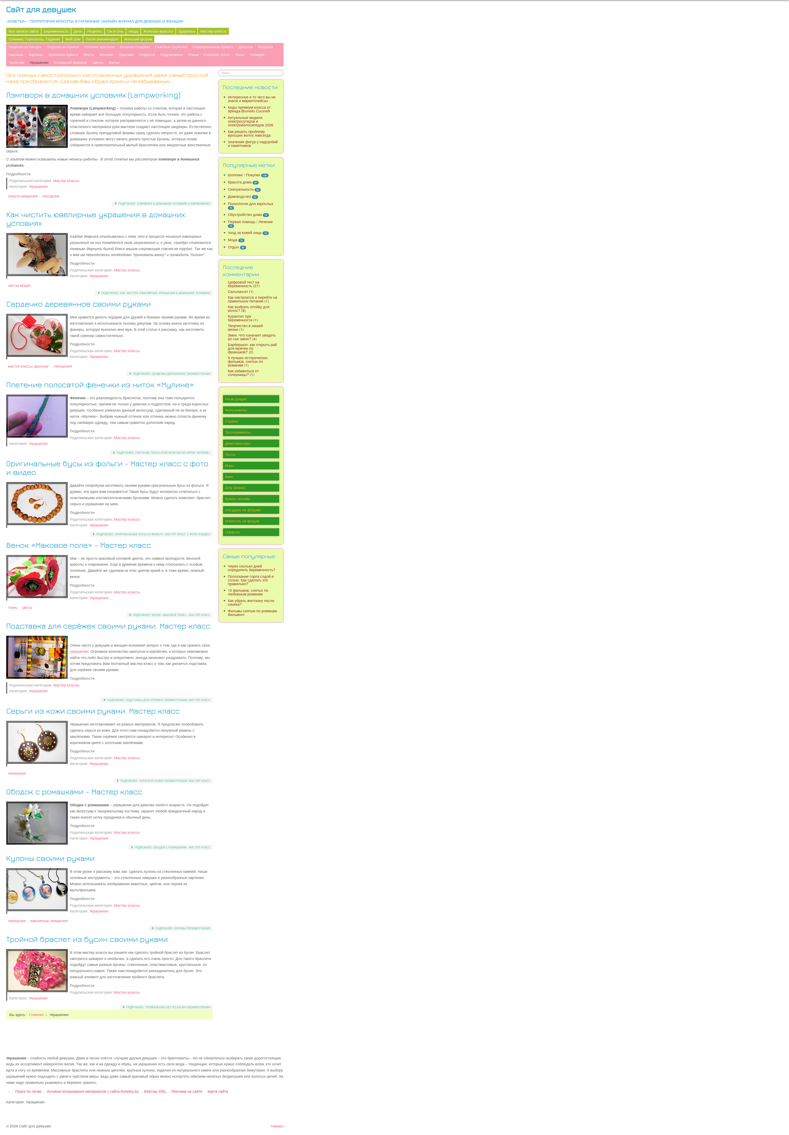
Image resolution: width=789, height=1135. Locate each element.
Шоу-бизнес (235, 487)
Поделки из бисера (25, 46)
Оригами (126, 54)
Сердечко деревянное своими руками (78, 303)
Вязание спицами (135, 46)
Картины (36, 54)
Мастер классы (213, 31)
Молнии (106, 54)
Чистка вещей (19, 285)
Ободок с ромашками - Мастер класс (74, 791)
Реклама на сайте (187, 1091)
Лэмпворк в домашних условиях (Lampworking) (93, 94)
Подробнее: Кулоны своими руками (182, 928)
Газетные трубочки (171, 46)
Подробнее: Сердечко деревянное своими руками (171, 374)
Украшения (39, 62)
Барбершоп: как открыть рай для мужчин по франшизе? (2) (252, 348)
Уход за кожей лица (245, 232)
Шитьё (114, 62)
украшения (79, 651)
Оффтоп (232, 532)
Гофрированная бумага (213, 46)
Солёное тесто (217, 54)
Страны (231, 421)
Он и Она (115, 31)
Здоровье (186, 31)
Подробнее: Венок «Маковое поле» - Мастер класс (171, 615)
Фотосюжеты (236, 410)
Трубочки (16, 62)
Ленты (88, 54)
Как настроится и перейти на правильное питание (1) (252, 299)
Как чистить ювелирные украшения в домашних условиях (95, 218)
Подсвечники (171, 54)
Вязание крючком (99, 46)
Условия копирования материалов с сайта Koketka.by (93, 1091)
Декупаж (245, 46)
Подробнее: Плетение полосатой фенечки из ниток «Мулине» (163, 452)
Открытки (147, 54)
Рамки (193, 54)
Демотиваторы (237, 443)
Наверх (277, 1125)
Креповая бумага (63, 54)
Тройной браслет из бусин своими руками (87, 939)
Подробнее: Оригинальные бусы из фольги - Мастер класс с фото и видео (153, 534)
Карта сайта (218, 1091)
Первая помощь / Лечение (250, 221)
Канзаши (16, 54)
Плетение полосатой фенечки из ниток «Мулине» (100, 384)
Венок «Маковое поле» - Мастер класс (78, 544)
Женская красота (158, 31)
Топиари (257, 54)
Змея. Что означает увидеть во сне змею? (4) (252, 336)
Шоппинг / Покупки (244, 174)
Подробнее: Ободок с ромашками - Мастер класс (172, 847)
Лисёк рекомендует (102, 39)
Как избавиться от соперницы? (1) (243, 372)
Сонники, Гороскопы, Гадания (34, 39)
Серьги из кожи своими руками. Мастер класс (93, 710)
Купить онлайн (237, 498)
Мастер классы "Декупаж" (28, 366)
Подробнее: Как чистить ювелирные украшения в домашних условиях (155, 293)
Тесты (230, 454)
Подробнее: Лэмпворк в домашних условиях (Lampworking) (164, 203)
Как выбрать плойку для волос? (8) (249, 308)
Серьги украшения (23, 196)
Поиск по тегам (28, 1091)
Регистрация (236, 398)
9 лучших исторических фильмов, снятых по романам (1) (248, 361)
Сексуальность (241, 189)
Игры (229, 465)
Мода (133, 31)
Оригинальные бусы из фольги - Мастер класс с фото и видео (107, 467)
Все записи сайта (23, 31)
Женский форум (138, 39)
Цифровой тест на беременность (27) (244, 283)
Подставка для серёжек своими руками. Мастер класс (108, 625)
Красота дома (239, 182)
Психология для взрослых (250, 203)
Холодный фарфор (70, 62)
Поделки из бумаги (63, 46)
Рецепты (94, 31)
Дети (78, 31)
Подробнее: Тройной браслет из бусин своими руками (168, 1007)
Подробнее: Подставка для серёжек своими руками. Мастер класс (158, 700)
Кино (229, 476)
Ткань (240, 54)
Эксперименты (237, 432)
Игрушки (265, 46)
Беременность (56, 31)
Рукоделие (51, 196)
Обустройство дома (245, 214)
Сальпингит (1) (241, 291)
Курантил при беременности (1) (243, 318)
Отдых (233, 246)
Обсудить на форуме (243, 509)
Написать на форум (242, 521)
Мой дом (72, 39)
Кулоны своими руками (50, 858)
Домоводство (239, 196)
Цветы (97, 62)
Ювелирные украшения (49, 921)
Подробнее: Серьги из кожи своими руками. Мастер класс (165, 781)
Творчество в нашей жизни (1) (245, 327)
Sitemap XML (155, 1091)
